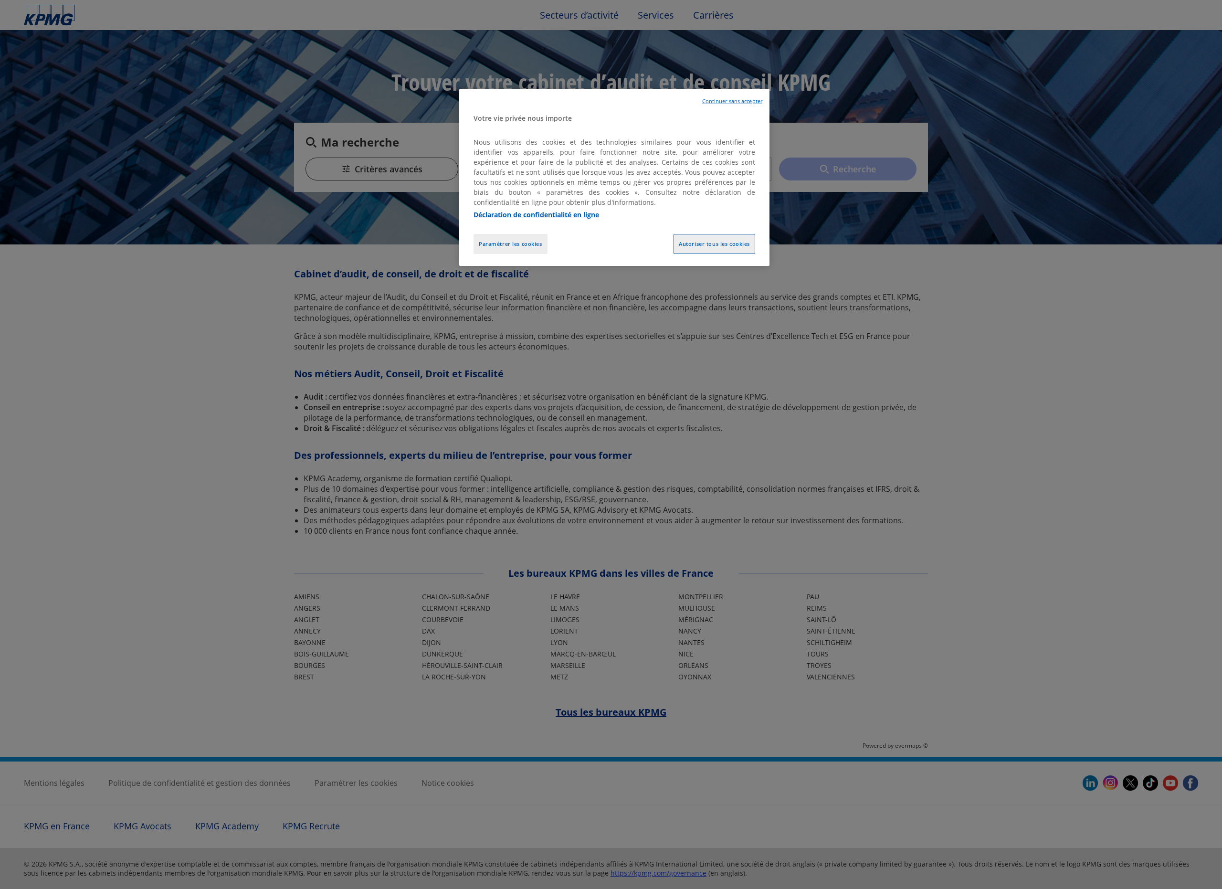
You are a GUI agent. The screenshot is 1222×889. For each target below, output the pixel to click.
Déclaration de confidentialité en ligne (536, 214)
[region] (614, 177)
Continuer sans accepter (732, 101)
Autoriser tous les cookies (714, 243)
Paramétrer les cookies (510, 243)
